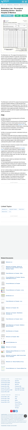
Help (16, 398)
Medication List (4, 209)
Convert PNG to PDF (5, 384)
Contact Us (17, 405)
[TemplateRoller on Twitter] (17, 411)
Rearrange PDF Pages (19, 388)
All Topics (17, 407)
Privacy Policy (18, 402)
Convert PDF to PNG (5, 398)
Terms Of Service (18, 404)
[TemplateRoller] (4, 2)
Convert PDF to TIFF (5, 402)
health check (21, 124)
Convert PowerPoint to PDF (6, 389)
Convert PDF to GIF (5, 400)
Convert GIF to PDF (5, 386)
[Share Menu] (25, 416)
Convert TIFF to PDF (5, 388)
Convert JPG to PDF (5, 391)
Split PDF (17, 380)
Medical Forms (4, 211)
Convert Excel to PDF (5, 382)
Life (10, 211)
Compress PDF (18, 386)
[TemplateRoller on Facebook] (14, 411)
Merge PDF (17, 382)
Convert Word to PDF (5, 380)
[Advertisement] (14, 86)
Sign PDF (17, 384)
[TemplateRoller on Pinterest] (11, 411)
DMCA (16, 400)
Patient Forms (21, 209)
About (16, 396)
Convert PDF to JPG (5, 396)
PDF (18, 15)
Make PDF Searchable (19, 389)
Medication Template (13, 209)
